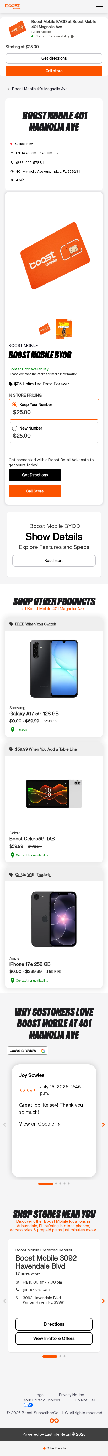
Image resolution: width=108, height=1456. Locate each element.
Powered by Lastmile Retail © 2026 (54, 1434)
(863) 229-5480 (37, 1290)
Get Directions (35, 475)
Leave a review (23, 1050)
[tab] (54, 1448)
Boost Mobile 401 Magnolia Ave (39, 88)
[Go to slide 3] (60, 1184)
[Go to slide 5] (69, 1184)
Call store (54, 71)
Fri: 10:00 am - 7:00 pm (38, 153)
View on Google (40, 1124)
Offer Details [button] (54, 1448)
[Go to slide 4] (64, 1184)
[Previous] (4, 1124)
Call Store (35, 491)
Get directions (54, 58)
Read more (54, 560)
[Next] (103, 1124)
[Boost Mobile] (12, 6)
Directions (54, 1324)
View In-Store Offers (54, 1338)
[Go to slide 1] (45, 1184)
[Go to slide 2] (56, 1184)
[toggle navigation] (99, 6)
